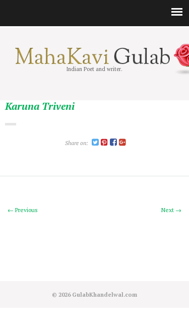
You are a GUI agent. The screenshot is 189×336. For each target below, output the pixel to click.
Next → (171, 210)
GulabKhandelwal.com (104, 294)
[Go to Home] (94, 61)
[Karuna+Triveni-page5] (95, 143)
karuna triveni (40, 106)
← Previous (23, 210)
